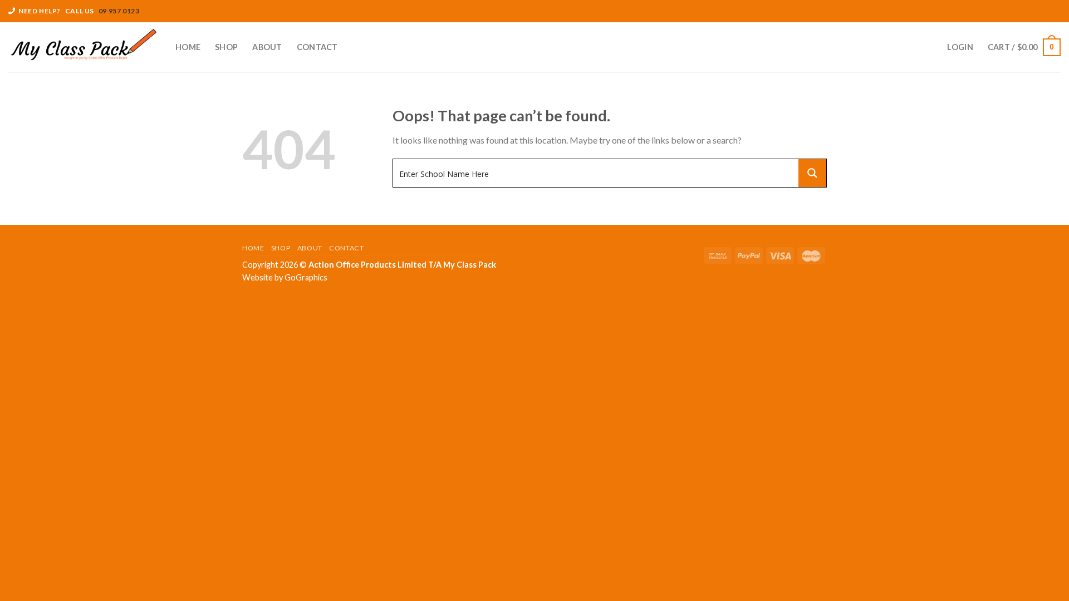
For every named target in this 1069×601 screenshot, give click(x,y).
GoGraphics (306, 277)
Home (187, 47)
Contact (317, 47)
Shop (226, 47)
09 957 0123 (119, 11)
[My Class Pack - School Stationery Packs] (83, 47)
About (267, 47)
